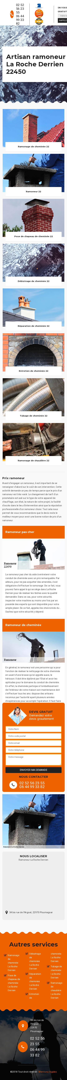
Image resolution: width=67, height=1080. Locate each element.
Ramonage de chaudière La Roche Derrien (56, 990)
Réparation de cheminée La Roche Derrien (35, 981)
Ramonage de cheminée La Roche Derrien (13, 962)
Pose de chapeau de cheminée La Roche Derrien (14, 983)
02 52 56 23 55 (20, 8)
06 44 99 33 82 (20, 19)
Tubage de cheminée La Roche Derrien (56, 972)
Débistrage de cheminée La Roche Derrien (35, 961)
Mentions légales (48, 1072)
